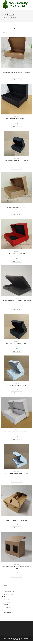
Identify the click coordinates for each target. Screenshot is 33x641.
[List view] (18, 28)
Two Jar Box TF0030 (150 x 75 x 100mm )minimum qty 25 (16, 567)
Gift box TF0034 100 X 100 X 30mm (16, 385)
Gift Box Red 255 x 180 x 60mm (16, 253)
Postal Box (27, 70)
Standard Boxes (8, 610)
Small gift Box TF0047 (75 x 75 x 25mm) (16, 473)
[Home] (2, 17)
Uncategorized (7, 612)
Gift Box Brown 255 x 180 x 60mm (16, 207)
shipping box (7, 607)
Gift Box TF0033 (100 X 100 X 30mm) (16, 343)
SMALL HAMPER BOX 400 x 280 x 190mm (16, 520)
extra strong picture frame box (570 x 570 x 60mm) (16, 72)
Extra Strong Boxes (8, 70)
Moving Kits (6, 599)
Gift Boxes (13, 17)
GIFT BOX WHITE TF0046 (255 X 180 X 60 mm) (16, 432)
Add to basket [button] (16, 79)
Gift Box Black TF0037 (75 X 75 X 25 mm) (16, 160)
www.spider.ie (16, 639)
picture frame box (20, 70)
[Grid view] (14, 28)
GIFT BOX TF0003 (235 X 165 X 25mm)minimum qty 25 (16, 301)
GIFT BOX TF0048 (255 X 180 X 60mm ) (16, 119)
